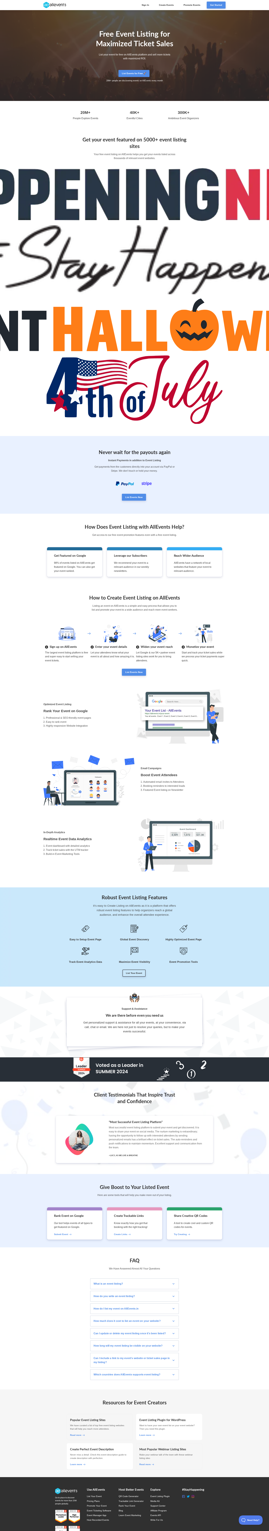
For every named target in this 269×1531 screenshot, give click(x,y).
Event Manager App (96, 1515)
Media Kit (155, 1501)
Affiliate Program (158, 1510)
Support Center (157, 1506)
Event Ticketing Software (99, 1510)
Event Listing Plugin (160, 1496)
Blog (121, 1510)
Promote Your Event (97, 1506)
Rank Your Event (127, 1506)
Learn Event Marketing (130, 1515)
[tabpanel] (134, 1139)
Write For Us (156, 1520)
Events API (155, 1515)
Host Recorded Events (98, 1520)
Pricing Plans (93, 1501)
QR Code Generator (129, 1496)
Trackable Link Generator (131, 1501)
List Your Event (94, 1496)
